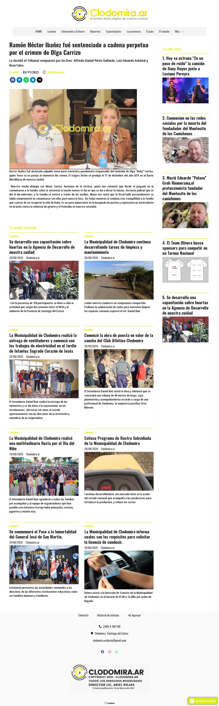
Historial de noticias (108, 615)
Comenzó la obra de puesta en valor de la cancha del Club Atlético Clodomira (118, 337)
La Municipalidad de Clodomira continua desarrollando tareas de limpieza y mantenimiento (117, 246)
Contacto (83, 615)
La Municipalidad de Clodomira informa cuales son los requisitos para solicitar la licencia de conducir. (117, 536)
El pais (150, 31)
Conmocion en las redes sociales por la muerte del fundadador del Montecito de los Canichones (184, 125)
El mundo (164, 31)
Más (177, 31)
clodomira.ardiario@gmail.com (109, 640)
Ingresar (136, 615)
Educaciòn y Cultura (73, 31)
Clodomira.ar (56, 72)
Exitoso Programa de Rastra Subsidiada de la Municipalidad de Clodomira (117, 440)
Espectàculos (113, 31)
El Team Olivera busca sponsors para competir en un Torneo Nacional (184, 248)
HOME (39, 31)
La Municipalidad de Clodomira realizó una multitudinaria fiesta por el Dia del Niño (41, 443)
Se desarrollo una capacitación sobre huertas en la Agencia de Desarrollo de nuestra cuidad (42, 246)
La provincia (134, 31)
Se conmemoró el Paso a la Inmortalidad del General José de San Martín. (42, 534)
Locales (51, 31)
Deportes (95, 31)
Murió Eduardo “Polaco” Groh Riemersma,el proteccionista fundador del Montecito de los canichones (184, 188)
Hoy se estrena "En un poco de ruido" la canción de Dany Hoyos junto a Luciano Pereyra (183, 66)
